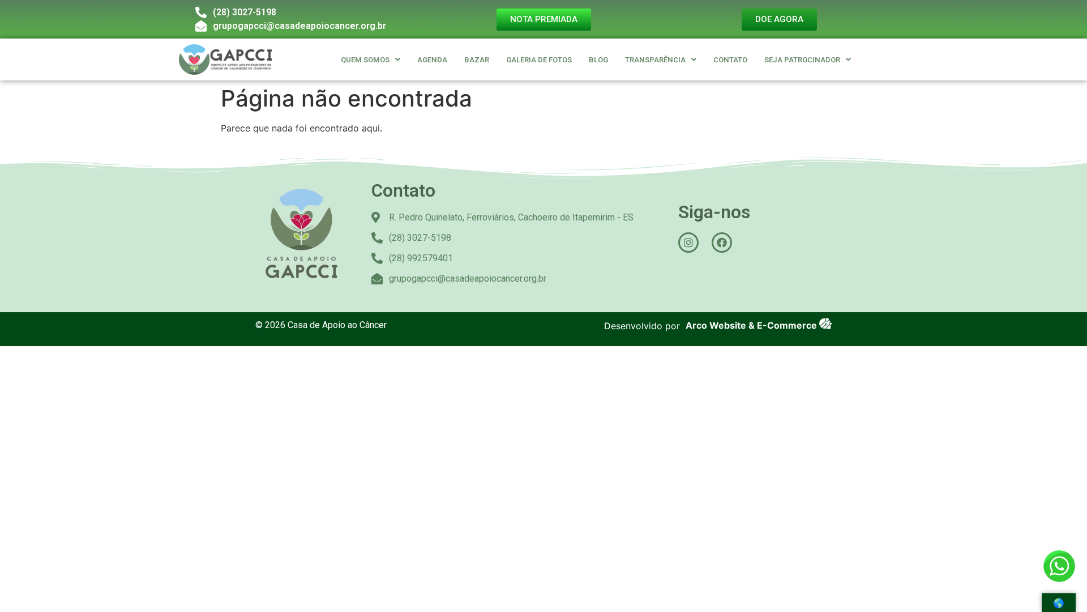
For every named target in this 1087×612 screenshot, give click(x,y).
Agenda (432, 60)
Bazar (476, 60)
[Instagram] (688, 242)
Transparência (655, 60)
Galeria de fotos (539, 60)
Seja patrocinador (802, 60)
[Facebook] (722, 242)
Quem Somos (365, 60)
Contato (730, 60)
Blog (598, 60)
